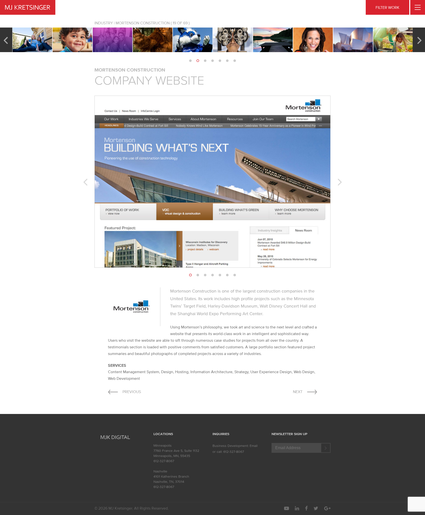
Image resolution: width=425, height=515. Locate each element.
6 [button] (227, 60)
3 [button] (205, 60)
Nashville (160, 471)
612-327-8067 (163, 461)
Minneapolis (162, 445)
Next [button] (419, 40)
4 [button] (212, 60)
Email (254, 446)
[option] (32, 40)
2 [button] (197, 60)
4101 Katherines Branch (171, 476)
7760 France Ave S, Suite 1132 (176, 451)
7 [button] (234, 60)
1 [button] (190, 60)
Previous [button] (5, 40)
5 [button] (219, 60)
